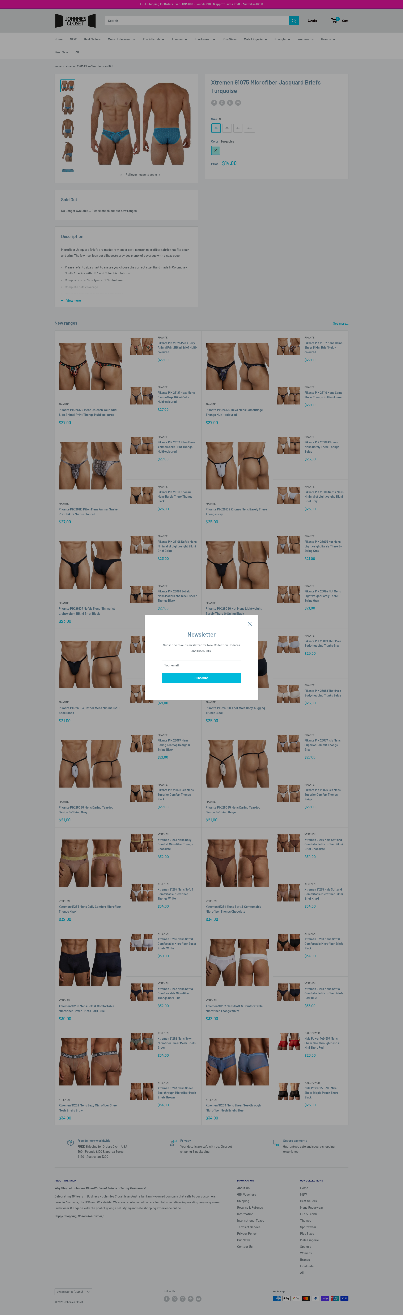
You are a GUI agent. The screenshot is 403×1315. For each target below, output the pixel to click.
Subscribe (201, 678)
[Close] (250, 623)
